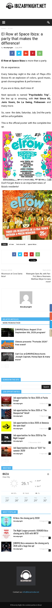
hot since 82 (20, 244)
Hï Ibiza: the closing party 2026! (26, 518)
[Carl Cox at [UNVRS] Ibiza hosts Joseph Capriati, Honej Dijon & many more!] (7, 356)
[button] (48, 22)
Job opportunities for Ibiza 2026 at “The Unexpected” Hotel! (30, 412)
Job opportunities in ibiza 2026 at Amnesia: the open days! (31, 424)
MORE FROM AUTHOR (11, 323)
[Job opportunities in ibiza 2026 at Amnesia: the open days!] (6, 426)
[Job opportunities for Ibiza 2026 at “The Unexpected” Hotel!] (6, 414)
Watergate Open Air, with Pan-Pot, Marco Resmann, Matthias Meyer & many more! (38, 278)
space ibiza (32, 244)
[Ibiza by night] (26, 6)
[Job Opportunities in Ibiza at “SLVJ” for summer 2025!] (6, 451)
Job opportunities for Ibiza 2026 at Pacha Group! (30, 399)
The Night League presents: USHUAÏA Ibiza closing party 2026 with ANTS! (30, 532)
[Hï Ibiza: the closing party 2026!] (6, 522)
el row (11, 244)
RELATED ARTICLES (11, 319)
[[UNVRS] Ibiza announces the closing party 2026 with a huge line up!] (6, 547)
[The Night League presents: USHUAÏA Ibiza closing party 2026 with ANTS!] (6, 534)
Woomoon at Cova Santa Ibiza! (11, 275)
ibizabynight (8, 47)
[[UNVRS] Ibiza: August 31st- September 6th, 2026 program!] (7, 332)
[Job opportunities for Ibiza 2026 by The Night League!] (6, 439)
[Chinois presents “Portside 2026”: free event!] (7, 344)
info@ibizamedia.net (31, 592)
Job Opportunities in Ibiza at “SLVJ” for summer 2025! (29, 449)
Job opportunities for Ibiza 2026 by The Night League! (29, 437)
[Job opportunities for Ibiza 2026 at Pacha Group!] (6, 401)
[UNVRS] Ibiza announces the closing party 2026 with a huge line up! (31, 544)
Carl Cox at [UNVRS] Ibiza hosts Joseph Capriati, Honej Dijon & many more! (32, 357)
